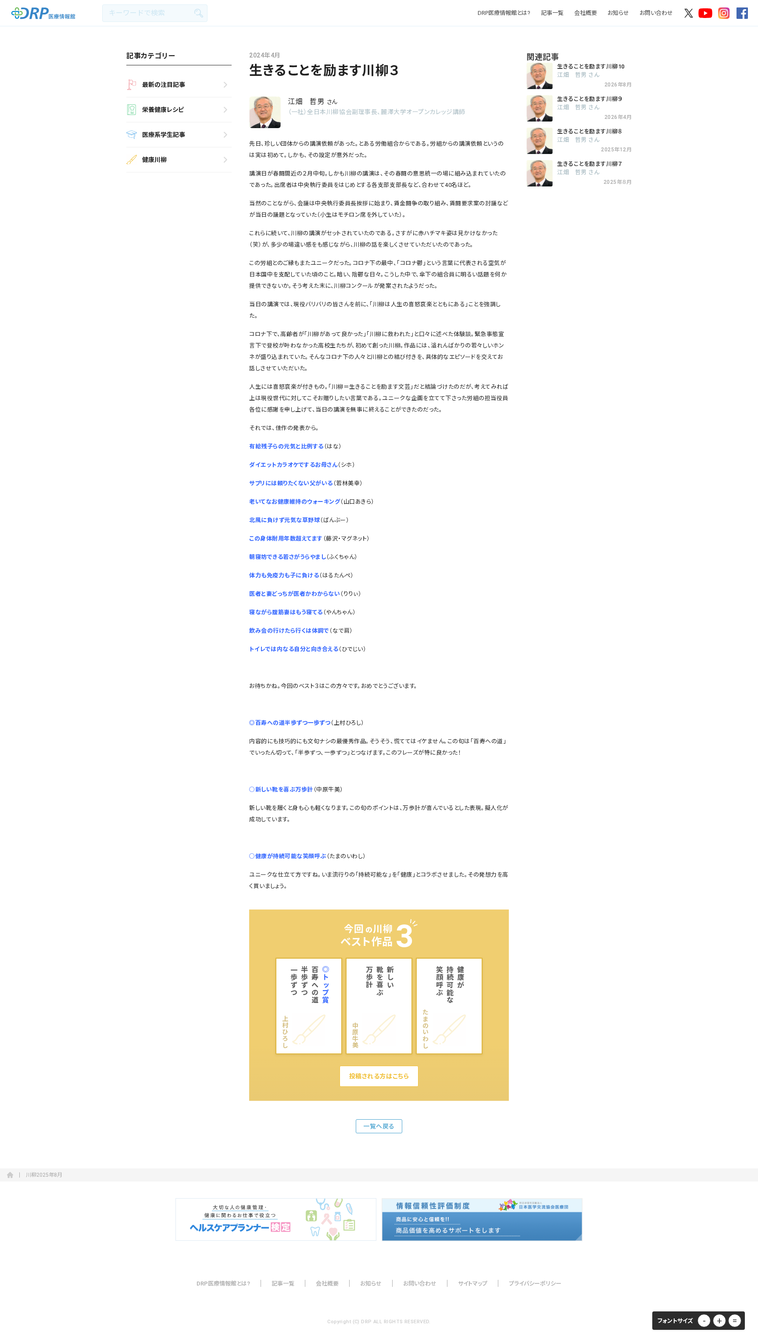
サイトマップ (472, 1283)
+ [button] (719, 1320)
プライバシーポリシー (535, 1283)
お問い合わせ (656, 13)
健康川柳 (154, 159)
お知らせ (618, 13)
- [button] (704, 1320)
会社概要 (585, 13)
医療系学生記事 (163, 134)
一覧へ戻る (379, 1126)
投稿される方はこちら (379, 1076)
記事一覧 (552, 13)
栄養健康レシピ (163, 109)
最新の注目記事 (163, 84)
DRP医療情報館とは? (504, 13)
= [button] (735, 1320)
